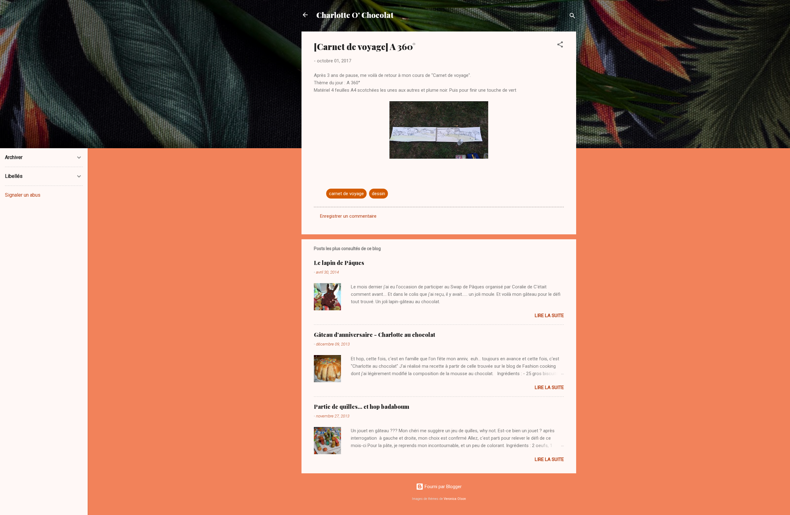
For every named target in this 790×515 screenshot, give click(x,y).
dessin (378, 193)
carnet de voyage (346, 193)
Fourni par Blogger (442, 486)
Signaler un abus (22, 195)
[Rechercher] (572, 16)
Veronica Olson (455, 499)
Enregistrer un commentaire (348, 216)
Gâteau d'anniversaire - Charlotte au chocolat (374, 334)
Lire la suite (549, 315)
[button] (560, 45)
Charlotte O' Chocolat (354, 15)
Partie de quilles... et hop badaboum (361, 406)
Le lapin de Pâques (339, 262)
